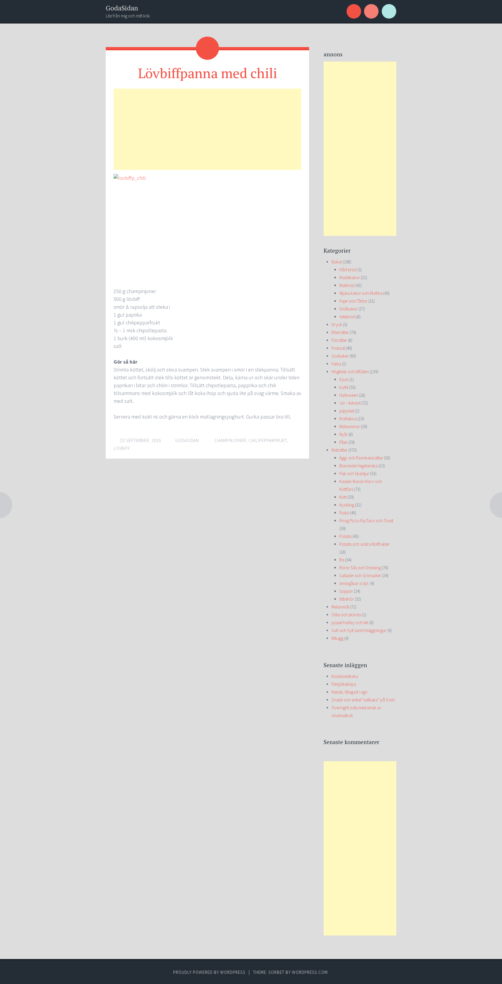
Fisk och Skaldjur (354, 473)
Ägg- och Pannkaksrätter (361, 458)
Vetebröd (347, 316)
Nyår (343, 434)
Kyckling (346, 505)
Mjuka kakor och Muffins (360, 293)
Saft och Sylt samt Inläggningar (358, 630)
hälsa (336, 364)
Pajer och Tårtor (353, 301)
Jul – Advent (350, 403)
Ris (341, 560)
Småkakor (348, 309)
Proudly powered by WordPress (209, 972)
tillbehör (346, 599)
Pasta (344, 513)
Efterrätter (340, 332)
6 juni (344, 379)
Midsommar (349, 426)
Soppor (346, 591)
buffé (343, 387)
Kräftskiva (348, 418)
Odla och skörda (346, 614)
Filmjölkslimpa (343, 684)
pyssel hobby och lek (349, 622)
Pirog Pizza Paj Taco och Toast (366, 520)
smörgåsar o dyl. (354, 583)
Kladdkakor (349, 277)
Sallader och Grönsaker (360, 575)
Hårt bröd (347, 269)
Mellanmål (340, 607)
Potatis (345, 536)
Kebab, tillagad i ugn (349, 692)
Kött (343, 497)
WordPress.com (310, 972)
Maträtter (339, 450)
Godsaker (340, 356)
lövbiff (122, 448)
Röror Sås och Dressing (360, 567)
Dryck (336, 324)
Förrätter (339, 340)
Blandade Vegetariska (358, 465)
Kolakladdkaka (344, 676)
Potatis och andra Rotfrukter (364, 544)
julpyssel (346, 411)
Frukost (338, 348)
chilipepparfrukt (268, 440)
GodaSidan (122, 7)
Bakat (336, 262)
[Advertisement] (207, 129)
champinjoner (230, 440)
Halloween (348, 395)
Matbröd (346, 285)
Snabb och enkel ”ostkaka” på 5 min (363, 700)
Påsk (343, 442)
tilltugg (337, 638)
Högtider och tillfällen (350, 371)
